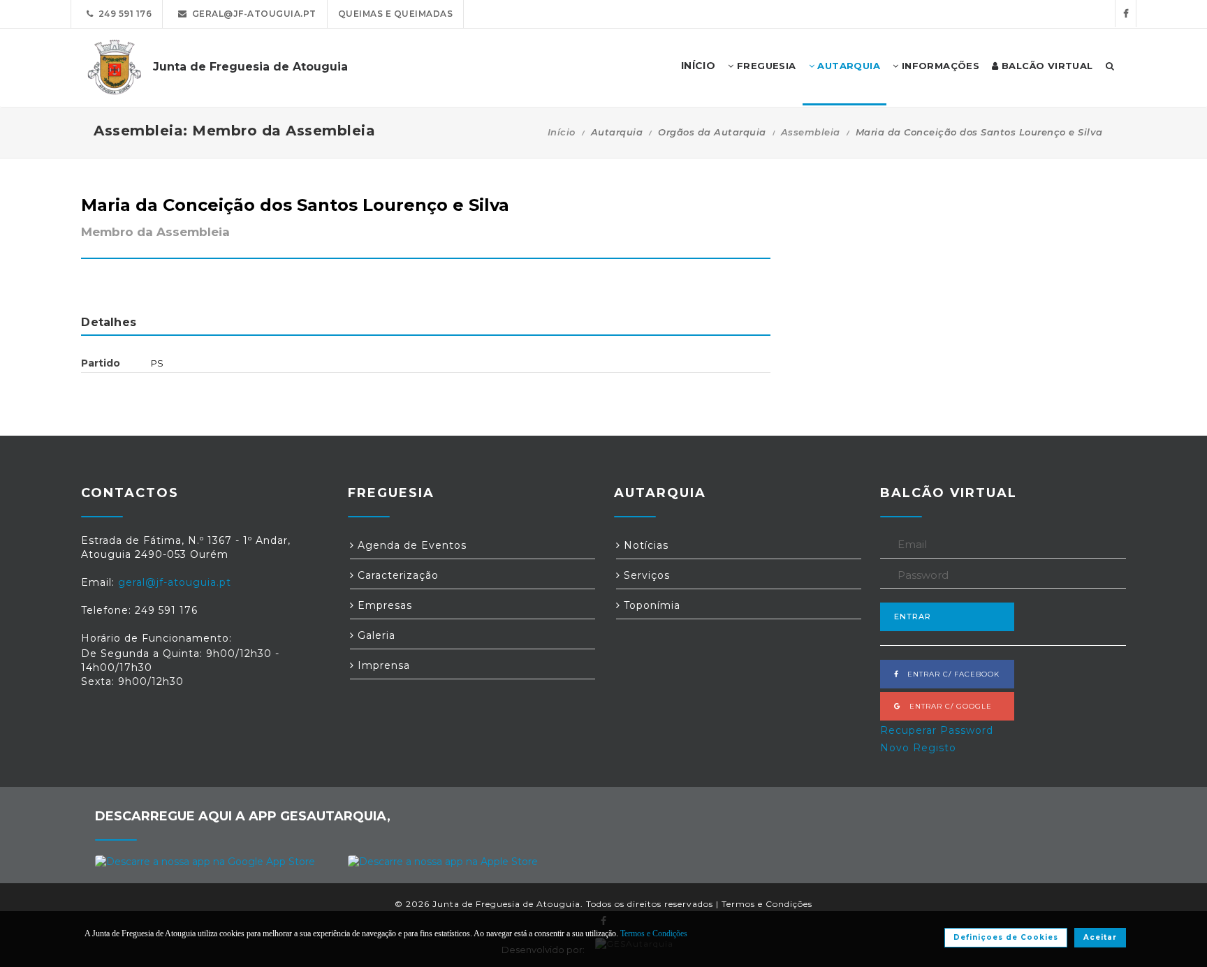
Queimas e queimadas (395, 13)
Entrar (912, 616)
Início (562, 132)
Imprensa (382, 665)
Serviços (645, 575)
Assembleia (810, 132)
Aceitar (1100, 937)
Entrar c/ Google (946, 706)
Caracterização (396, 575)
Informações (938, 65)
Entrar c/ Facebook (949, 674)
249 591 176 (123, 13)
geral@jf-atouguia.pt (251, 13)
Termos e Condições (767, 904)
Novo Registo (918, 747)
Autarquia (847, 65)
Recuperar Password (936, 730)
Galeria (374, 635)
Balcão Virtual (1046, 65)
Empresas (383, 605)
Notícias (644, 545)
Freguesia (765, 65)
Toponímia (650, 605)
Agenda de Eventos (410, 545)
